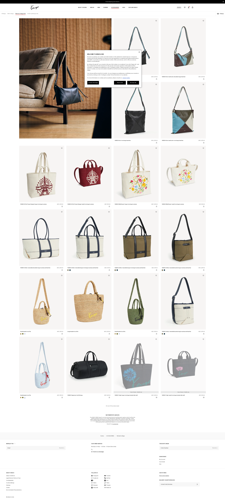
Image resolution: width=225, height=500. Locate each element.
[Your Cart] (193, 7)
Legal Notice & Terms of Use (13, 478)
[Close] (139, 52)
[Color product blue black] (70, 270)
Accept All (133, 82)
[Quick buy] (156, 79)
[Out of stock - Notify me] (156, 397)
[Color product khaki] (23, 334)
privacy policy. (126, 77)
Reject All (120, 82)
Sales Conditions (10, 475)
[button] (36, 448)
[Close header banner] (223, 2)
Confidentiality (9, 480)
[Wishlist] (156, 21)
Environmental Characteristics (14, 489)
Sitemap (8, 485)
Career (8, 487)
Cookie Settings (10, 482)
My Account (162, 459)
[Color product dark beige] (21, 334)
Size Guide (162, 461)
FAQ (160, 464)
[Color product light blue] (24, 334)
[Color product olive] (68, 270)
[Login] (188, 7)
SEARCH (179, 7)
